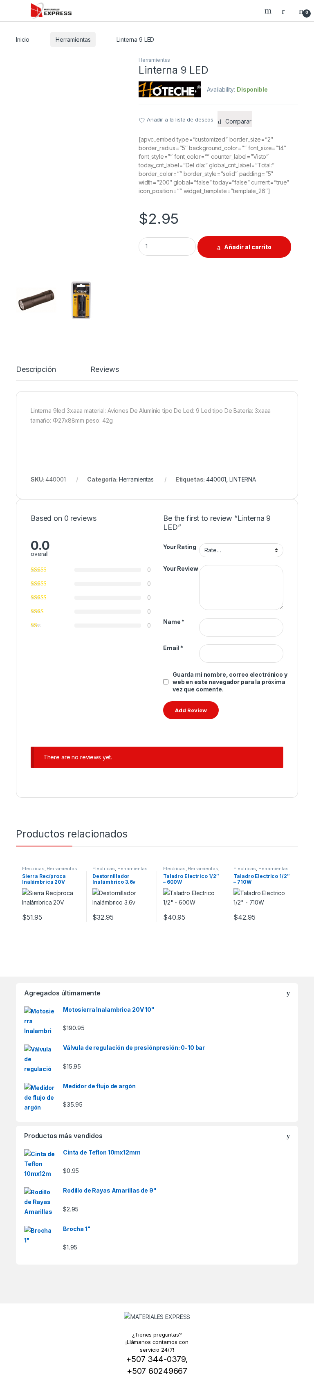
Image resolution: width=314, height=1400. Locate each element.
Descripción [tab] (36, 370)
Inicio (22, 39)
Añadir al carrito (247, 246)
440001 (216, 479)
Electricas (33, 868)
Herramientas (73, 39)
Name (173, 621)
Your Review (180, 568)
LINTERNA (242, 479)
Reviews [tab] (104, 370)
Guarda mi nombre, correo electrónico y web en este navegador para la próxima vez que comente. (230, 682)
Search (269, 10)
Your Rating (179, 546)
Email (173, 647)
